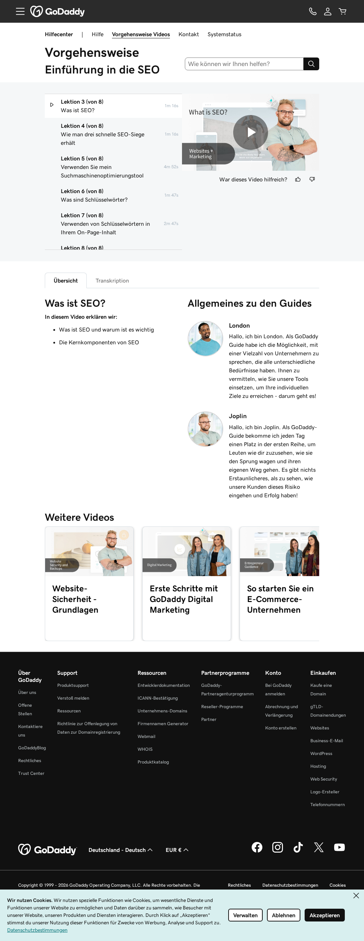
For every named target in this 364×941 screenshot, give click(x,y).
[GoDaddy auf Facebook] (257, 851)
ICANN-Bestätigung (158, 698)
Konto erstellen (280, 728)
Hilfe (97, 34)
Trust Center (31, 773)
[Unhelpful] (312, 179)
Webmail (146, 736)
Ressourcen (69, 711)
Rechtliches (29, 760)
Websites (319, 728)
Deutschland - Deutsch (117, 850)
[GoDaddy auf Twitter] (318, 851)
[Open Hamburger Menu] (17, 11)
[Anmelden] (327, 11)
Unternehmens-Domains (162, 711)
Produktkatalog (153, 762)
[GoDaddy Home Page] (47, 850)
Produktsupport (73, 685)
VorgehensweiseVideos (141, 34)
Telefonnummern (327, 804)
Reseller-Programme (222, 706)
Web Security (323, 779)
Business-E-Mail (326, 740)
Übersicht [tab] (66, 280)
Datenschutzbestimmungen (290, 885)
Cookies (338, 885)
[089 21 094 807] (313, 11)
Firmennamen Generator (163, 723)
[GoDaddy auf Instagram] (277, 851)
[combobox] (244, 64)
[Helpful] (298, 179)
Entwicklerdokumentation (164, 685)
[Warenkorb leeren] (343, 11)
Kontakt (188, 34)
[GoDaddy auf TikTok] (298, 851)
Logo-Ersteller (324, 791)
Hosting (318, 766)
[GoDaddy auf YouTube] (339, 851)
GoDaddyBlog (32, 747)
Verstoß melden (73, 698)
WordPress (321, 753)
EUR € (174, 850)
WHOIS (145, 749)
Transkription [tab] (112, 280)
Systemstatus (224, 34)
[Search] (311, 64)
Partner (208, 719)
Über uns (27, 692)
